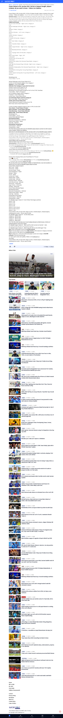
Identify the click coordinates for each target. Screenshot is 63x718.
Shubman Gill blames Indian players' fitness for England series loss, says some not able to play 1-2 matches (36, 530)
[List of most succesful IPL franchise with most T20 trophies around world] (15, 667)
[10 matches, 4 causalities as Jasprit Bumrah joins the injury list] (15, 629)
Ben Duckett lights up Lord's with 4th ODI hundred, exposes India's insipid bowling (36, 614)
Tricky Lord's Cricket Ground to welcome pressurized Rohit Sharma (37, 653)
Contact (11, 693)
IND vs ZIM (20, 716)
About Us (11, 699)
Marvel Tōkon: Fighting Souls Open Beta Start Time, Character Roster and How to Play (36, 384)
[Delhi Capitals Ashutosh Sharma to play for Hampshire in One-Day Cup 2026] (15, 430)
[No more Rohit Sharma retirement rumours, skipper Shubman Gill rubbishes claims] (15, 522)
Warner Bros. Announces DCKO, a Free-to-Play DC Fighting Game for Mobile (37, 300)
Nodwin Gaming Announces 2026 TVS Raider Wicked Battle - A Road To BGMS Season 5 (36, 568)
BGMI (23, 329)
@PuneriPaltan (12, 143)
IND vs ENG (11, 684)
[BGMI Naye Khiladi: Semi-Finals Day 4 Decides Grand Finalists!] (15, 330)
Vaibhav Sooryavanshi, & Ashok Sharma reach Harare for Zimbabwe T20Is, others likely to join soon (35, 484)
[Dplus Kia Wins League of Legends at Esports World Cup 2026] (15, 537)
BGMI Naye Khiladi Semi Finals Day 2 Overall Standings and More (37, 576)
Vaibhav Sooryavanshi (14, 690)
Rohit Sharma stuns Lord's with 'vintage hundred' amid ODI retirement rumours (35, 584)
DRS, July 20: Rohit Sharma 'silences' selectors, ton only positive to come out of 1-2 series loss (37, 545)
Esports (23, 305)
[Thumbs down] (14, 246)
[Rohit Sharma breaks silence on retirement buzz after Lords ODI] (15, 491)
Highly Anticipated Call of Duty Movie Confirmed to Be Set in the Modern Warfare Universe (37, 660)
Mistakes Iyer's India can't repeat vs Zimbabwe (33, 438)
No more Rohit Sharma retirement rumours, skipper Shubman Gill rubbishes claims (37, 522)
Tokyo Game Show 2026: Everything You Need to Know (34, 638)
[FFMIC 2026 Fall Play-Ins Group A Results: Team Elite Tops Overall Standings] (15, 391)
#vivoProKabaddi (35, 143)
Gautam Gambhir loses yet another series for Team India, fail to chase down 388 (37, 599)
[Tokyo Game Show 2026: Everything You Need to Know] (15, 637)
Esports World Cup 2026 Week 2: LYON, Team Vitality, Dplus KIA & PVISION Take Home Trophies (37, 446)
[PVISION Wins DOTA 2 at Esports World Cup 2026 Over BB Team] (15, 506)
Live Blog (23, 597)
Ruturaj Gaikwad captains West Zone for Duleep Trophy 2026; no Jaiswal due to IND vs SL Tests (37, 461)
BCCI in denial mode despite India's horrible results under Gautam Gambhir (37, 476)
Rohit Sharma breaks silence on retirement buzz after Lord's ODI (37, 492)
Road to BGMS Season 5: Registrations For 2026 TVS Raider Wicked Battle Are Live (36, 338)
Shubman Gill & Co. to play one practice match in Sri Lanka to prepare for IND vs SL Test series (36, 469)
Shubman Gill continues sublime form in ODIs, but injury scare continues (36, 591)
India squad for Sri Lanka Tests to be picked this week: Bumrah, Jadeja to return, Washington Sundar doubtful (31, 274)
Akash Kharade (13, 10)
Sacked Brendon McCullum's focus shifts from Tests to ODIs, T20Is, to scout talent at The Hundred (31, 294)
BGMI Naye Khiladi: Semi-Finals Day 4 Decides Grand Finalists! (36, 331)
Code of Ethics (12, 703)
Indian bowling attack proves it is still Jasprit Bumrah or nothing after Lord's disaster (37, 607)
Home (10, 682)
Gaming (23, 298)
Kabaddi (11, 243)
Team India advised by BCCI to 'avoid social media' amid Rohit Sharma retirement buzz (36, 676)
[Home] (10, 1)
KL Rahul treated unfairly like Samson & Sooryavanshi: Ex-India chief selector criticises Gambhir (36, 400)
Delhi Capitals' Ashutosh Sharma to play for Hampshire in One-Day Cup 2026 (37, 430)
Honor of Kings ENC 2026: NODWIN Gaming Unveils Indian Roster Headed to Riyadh (37, 308)
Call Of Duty (24, 405)
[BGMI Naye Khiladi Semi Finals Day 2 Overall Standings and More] (15, 575)
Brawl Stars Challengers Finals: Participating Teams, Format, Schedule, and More (36, 423)
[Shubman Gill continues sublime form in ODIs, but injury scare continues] (15, 591)
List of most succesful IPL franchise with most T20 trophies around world (36, 668)
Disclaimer (11, 697)
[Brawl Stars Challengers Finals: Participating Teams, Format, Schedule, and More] (15, 422)
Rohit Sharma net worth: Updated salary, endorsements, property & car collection (37, 645)
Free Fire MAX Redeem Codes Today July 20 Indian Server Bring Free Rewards (36, 553)
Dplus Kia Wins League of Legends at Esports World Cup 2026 (36, 538)
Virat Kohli (11, 688)
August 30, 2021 (27, 148)
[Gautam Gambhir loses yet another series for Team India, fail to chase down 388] (15, 598)
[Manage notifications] (60, 712)
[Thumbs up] (10, 246)
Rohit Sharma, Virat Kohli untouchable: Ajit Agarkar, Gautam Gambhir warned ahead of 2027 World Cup (15, 294)
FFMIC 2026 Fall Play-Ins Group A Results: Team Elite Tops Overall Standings (37, 392)
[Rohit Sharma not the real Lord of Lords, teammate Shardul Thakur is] (15, 514)
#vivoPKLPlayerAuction (20, 146)
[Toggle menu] (2, 1)
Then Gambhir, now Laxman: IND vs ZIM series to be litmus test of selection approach (37, 415)
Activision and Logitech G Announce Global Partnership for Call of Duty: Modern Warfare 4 (37, 407)
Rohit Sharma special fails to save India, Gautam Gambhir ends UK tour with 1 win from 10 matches (37, 561)
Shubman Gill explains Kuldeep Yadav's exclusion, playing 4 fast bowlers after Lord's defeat (37, 453)
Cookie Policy (12, 701)
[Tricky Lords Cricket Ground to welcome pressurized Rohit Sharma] (15, 652)
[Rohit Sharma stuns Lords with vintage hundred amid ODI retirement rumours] (15, 583)
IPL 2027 (11, 686)
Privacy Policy (12, 695)
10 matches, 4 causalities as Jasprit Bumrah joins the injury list (36, 630)
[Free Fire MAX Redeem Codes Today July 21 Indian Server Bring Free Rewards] (15, 361)
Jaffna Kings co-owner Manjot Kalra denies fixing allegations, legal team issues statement (36, 622)
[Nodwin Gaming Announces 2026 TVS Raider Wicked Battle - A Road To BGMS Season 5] (15, 568)
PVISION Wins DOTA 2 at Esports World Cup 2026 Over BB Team (36, 507)
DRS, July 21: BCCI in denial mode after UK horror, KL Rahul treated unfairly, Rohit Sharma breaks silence (37, 377)
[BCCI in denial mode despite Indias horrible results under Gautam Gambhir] (15, 476)
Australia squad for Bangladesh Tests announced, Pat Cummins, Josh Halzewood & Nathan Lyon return (46, 294)
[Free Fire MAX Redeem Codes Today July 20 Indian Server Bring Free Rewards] (15, 552)
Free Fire (23, 359)
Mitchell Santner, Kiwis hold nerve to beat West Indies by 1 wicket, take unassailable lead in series (36, 499)
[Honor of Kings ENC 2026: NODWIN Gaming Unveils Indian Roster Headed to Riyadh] (15, 307)
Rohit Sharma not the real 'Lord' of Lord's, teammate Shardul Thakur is (36, 515)
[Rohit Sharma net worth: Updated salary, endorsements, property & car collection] (15, 644)
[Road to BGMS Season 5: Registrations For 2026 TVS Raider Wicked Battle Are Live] (15, 338)
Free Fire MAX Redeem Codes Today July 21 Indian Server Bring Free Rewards (36, 361)
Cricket (51, 253)
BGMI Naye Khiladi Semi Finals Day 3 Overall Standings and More (37, 346)
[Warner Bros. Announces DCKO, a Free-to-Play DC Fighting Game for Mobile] (15, 299)
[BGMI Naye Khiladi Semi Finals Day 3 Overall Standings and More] (15, 345)
